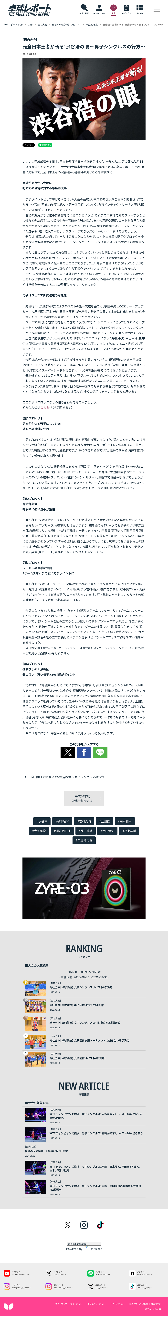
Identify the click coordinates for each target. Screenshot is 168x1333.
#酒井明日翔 (62, 831)
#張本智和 (62, 821)
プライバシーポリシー (97, 1303)
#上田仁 (104, 821)
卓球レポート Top (13, 24)
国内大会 (42, 24)
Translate (95, 1248)
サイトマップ (61, 1303)
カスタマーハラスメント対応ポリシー (146, 1303)
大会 (30, 24)
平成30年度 (92, 24)
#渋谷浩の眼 (84, 840)
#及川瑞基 (85, 831)
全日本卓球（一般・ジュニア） (66, 24)
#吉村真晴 (84, 821)
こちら (44, 407)
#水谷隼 (42, 821)
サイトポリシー (77, 1303)
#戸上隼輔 (129, 831)
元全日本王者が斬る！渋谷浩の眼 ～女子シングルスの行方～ (67, 777)
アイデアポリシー (118, 1303)
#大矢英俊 (39, 831)
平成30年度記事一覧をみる (82, 798)
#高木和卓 (125, 821)
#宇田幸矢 (107, 831)
